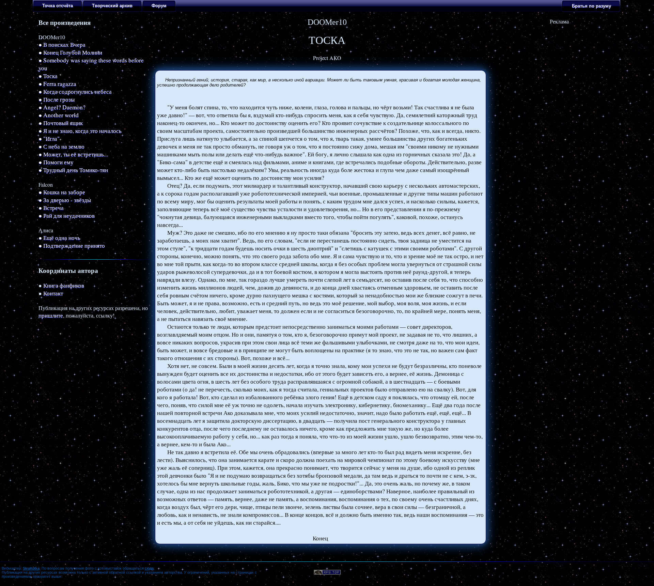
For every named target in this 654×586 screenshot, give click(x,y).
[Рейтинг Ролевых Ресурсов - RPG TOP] (327, 572)
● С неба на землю (61, 146)
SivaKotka (31, 568)
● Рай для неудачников (66, 215)
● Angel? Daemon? (61, 107)
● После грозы (56, 99)
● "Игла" (49, 138)
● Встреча (51, 208)
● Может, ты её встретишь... (73, 154)
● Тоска (48, 76)
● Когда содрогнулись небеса (75, 91)
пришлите (50, 315)
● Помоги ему (56, 162)
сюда (149, 568)
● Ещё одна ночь (59, 238)
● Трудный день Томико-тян (73, 170)
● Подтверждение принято (71, 245)
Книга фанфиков (63, 285)
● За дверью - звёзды (64, 200)
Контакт (53, 293)
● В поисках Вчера (61, 44)
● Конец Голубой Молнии (70, 52)
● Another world (58, 115)
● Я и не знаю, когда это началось (80, 131)
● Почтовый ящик (60, 123)
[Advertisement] (559, 67)
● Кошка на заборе (61, 192)
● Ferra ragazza (57, 84)
